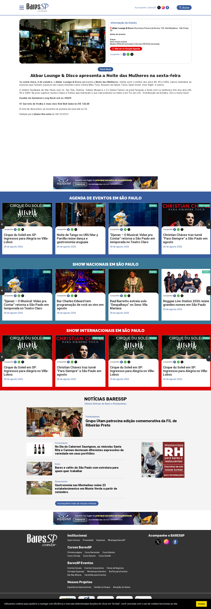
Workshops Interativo (96, 571)
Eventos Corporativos (94, 568)
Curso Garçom (89, 556)
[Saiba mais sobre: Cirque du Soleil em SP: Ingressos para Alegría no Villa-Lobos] (27, 216)
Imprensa (100, 540)
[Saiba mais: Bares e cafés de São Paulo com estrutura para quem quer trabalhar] (39, 474)
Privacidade (88, 540)
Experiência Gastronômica (79, 587)
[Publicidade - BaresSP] (162, 460)
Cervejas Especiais (75, 571)
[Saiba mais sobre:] (133, 216)
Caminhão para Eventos (95, 575)
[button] (178, 604)
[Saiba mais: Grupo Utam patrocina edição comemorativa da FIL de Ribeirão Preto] (55, 436)
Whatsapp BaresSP (116, 540)
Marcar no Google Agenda (127, 49)
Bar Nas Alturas (74, 575)
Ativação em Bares (121, 587)
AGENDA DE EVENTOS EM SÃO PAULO (105, 198)
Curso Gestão (105, 556)
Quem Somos (73, 540)
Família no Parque (102, 587)
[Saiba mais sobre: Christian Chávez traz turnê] (80, 348)
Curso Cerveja (73, 556)
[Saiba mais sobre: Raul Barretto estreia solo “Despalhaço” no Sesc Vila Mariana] (133, 282)
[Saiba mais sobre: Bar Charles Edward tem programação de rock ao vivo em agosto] (80, 282)
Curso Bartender (92, 552)
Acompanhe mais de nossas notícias (76, 503)
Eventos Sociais (74, 568)
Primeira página (74, 552)
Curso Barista (108, 552)
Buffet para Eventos (118, 571)
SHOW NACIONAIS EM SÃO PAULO (106, 264)
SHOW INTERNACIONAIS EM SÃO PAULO (105, 330)
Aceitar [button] (201, 604)
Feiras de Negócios (115, 568)
